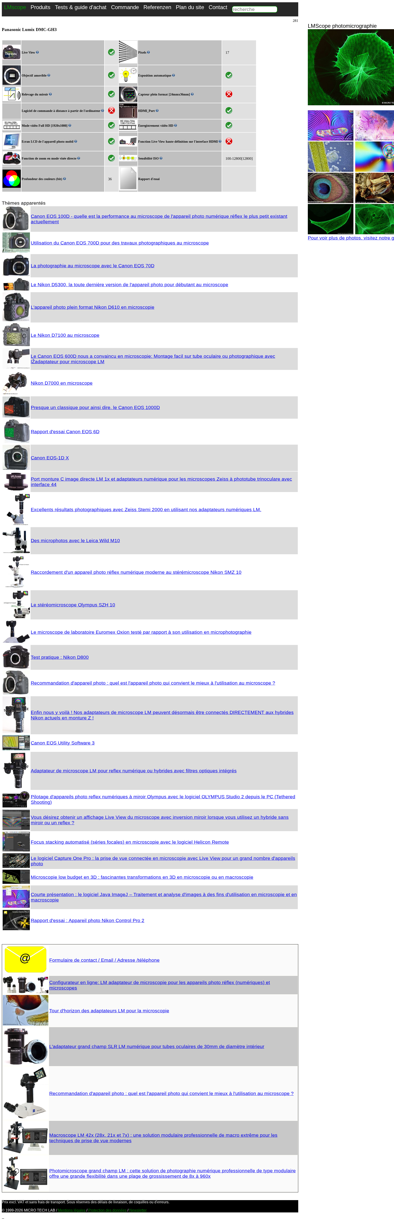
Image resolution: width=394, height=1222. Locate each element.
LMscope (15, 7)
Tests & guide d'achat (80, 7)
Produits (40, 7)
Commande (125, 7)
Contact (218, 7)
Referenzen (157, 7)
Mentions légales (72, 1210)
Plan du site (190, 7)
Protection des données (107, 1210)
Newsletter (138, 1210)
